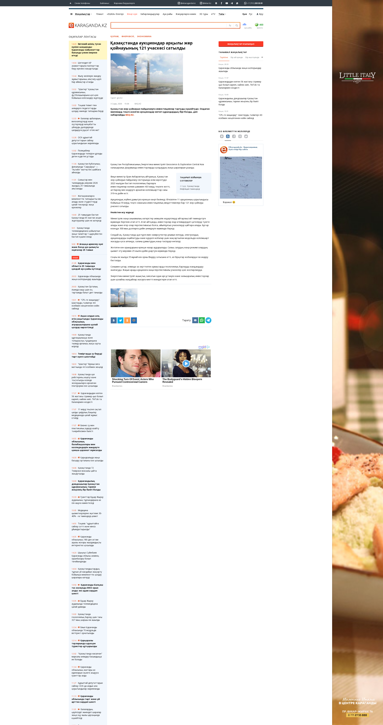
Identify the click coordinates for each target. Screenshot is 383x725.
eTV (213, 14)
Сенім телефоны (82, 3)
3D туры (203, 14)
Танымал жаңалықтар (233, 52)
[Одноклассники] (127, 320)
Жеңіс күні (132, 14)
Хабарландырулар (149, 14)
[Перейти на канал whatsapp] (237, 3)
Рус (250, 14)
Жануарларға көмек (186, 14)
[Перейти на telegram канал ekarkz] (232, 3)
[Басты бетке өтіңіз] (71, 3)
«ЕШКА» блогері (115, 14)
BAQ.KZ (138, 103)
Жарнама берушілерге (124, 3)
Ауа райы (167, 14)
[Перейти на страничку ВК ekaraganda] (216, 3)
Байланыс (104, 3)
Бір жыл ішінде (252, 57)
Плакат (100, 14)
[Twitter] (120, 320)
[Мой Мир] (134, 320)
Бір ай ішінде (237, 57)
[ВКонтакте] (114, 320)
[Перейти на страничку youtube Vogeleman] (226, 3)
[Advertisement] (161, 140)
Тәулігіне (224, 57)
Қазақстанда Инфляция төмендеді (190, 187)
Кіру (261, 14)
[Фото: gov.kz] (124, 297)
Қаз (245, 14)
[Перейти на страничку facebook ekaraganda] (221, 3)
